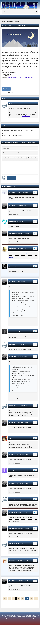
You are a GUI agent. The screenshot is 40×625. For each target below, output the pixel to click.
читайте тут (26, 116)
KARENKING (12, 192)
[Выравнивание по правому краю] (25, 158)
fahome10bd (12, 221)
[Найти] (36, 12)
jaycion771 (12, 438)
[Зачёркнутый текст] (14, 158)
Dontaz (11, 470)
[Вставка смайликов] (28, 158)
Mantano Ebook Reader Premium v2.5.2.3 (14, 133)
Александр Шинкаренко (16, 331)
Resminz (11, 560)
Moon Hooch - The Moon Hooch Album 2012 (15, 135)
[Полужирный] (5, 158)
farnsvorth (12, 344)
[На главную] (20, 4)
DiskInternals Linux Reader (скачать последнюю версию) (18, 130)
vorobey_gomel (13, 499)
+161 (6, 88)
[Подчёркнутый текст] (11, 158)
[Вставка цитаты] (35, 158)
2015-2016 (12, 405)
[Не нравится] (3, 88)
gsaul (10, 266)
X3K (10, 543)
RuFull (11, 205)
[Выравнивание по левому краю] (18, 158)
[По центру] (21, 158)
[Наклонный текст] (8, 158)
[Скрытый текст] (31, 158)
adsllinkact (12, 248)
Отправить (11, 178)
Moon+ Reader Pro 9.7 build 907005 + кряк (23, 77)
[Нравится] (9, 88)
